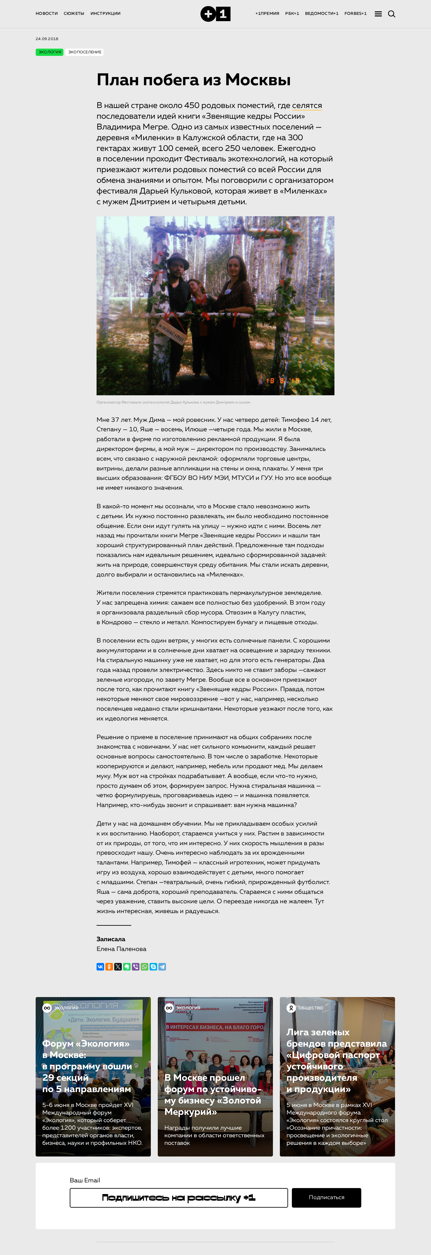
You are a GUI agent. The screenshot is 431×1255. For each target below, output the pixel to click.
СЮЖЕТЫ (74, 14)
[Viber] (135, 967)
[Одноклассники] (109, 967)
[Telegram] (162, 967)
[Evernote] (127, 967)
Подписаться (327, 1197)
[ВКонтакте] (100, 967)
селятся (307, 106)
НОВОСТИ (47, 14)
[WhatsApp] (144, 967)
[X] (118, 967)
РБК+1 (292, 14)
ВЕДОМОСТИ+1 (322, 14)
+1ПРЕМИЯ (267, 14)
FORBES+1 (356, 14)
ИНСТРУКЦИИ (106, 14)
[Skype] (153, 967)
